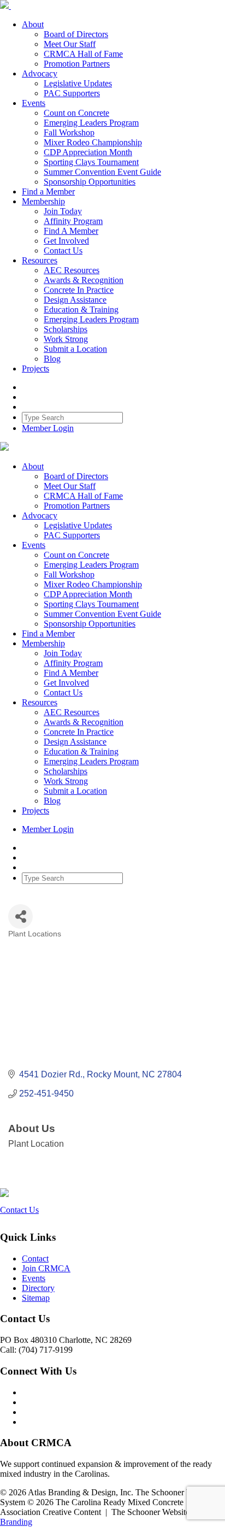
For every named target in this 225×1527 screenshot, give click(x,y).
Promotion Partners (77, 63)
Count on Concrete (76, 112)
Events (33, 103)
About (33, 24)
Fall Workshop (69, 132)
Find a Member (48, 191)
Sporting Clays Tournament (91, 162)
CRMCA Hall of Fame (83, 53)
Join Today (63, 211)
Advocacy (39, 73)
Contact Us (63, 250)
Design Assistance (75, 299)
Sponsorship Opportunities (89, 181)
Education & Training (81, 309)
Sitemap (36, 1297)
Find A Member (71, 230)
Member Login (48, 428)
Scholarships (65, 329)
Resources (39, 260)
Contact (35, 1258)
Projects (35, 368)
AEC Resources (71, 270)
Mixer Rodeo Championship (93, 142)
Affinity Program (73, 221)
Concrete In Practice (79, 289)
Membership (43, 201)
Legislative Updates (78, 83)
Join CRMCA (46, 1268)
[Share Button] (20, 916)
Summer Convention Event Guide (102, 171)
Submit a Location (75, 348)
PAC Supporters (72, 93)
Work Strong (66, 339)
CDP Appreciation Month (88, 152)
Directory (38, 1288)
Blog (52, 358)
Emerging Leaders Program (91, 122)
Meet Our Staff (70, 44)
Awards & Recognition (83, 280)
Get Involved (66, 240)
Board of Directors (76, 34)
